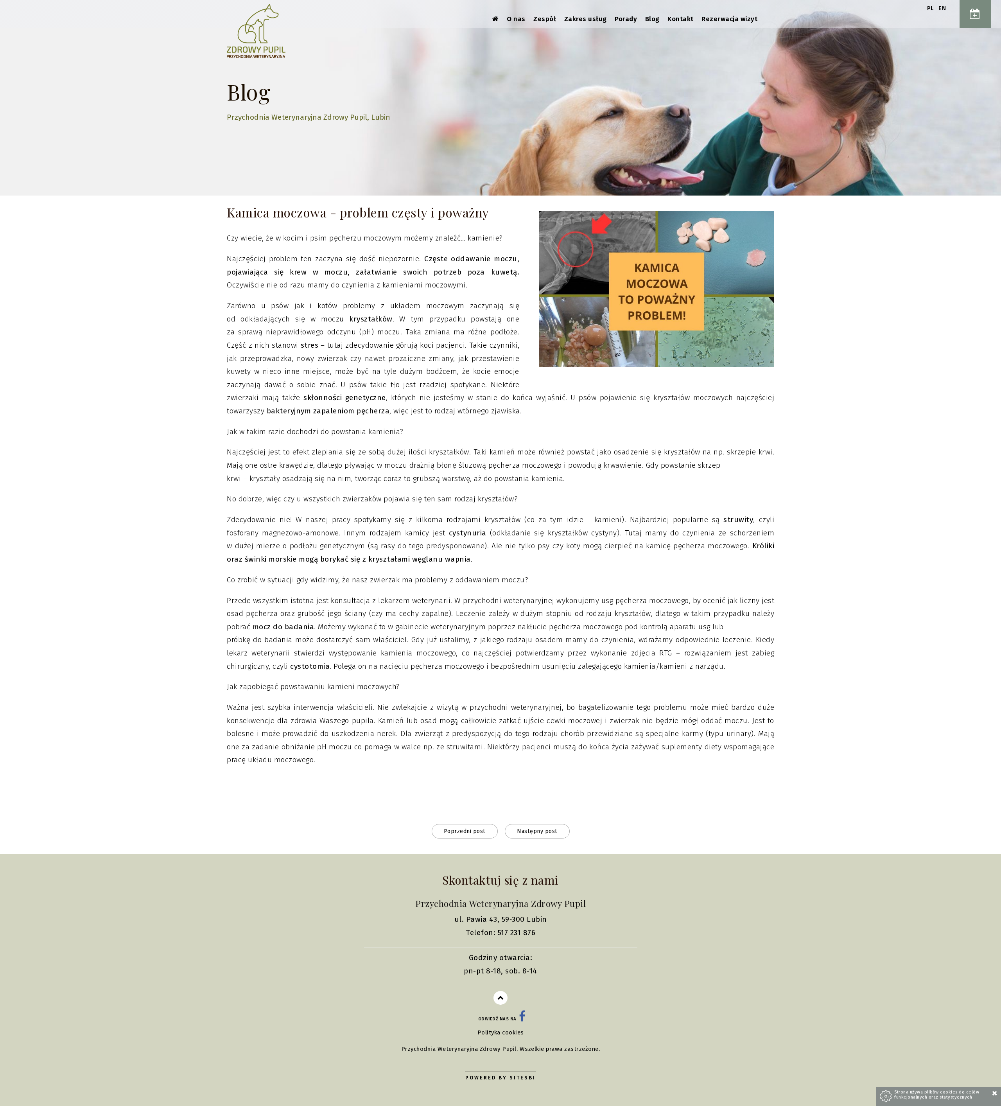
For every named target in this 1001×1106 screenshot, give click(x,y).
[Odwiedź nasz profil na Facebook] (522, 1019)
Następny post (537, 831)
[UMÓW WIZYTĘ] (975, 14)
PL (931, 8)
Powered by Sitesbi (500, 1078)
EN (942, 8)
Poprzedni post (465, 831)
